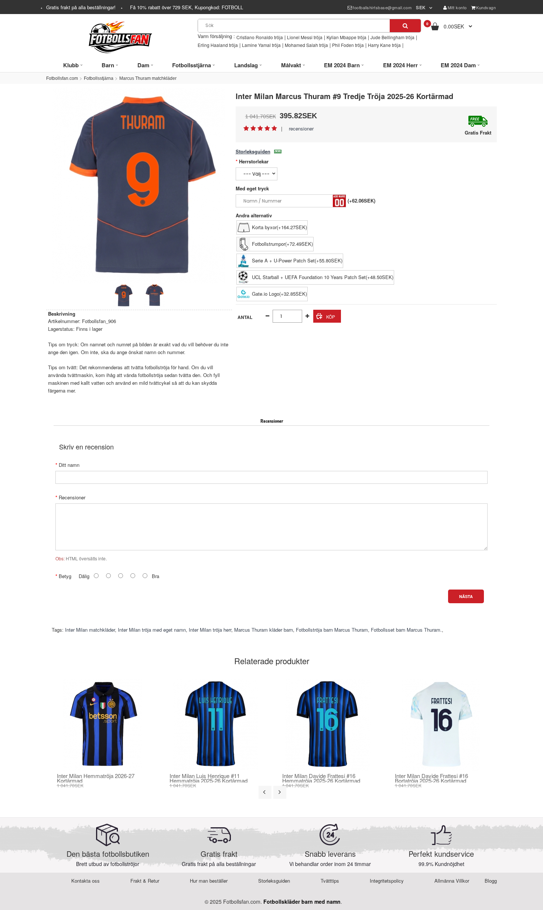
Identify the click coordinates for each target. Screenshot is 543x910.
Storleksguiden (253, 151)
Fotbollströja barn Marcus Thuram (332, 629)
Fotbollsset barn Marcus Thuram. (406, 629)
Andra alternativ (254, 215)
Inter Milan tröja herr (210, 629)
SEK (421, 7)
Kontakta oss (85, 880)
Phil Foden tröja (348, 45)
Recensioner (72, 497)
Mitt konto (457, 7)
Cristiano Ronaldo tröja (259, 37)
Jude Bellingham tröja (392, 37)
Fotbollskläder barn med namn (302, 901)
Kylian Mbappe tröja (346, 37)
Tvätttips (330, 880)
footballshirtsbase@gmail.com (382, 7)
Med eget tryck (252, 188)
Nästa (466, 596)
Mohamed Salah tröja (306, 45)
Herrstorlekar (254, 161)
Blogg (491, 880)
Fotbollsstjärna (98, 78)
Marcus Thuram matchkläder (148, 78)
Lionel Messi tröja (304, 37)
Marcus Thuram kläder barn (263, 629)
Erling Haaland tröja (218, 45)
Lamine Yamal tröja (261, 45)
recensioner (301, 128)
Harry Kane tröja (384, 45)
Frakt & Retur (144, 880)
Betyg (65, 576)
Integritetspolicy (387, 880)
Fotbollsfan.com (62, 78)
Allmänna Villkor (451, 880)
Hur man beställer (209, 880)
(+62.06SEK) (361, 200)
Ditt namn (69, 464)
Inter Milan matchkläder (90, 629)
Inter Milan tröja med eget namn (152, 629)
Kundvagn (486, 7)
